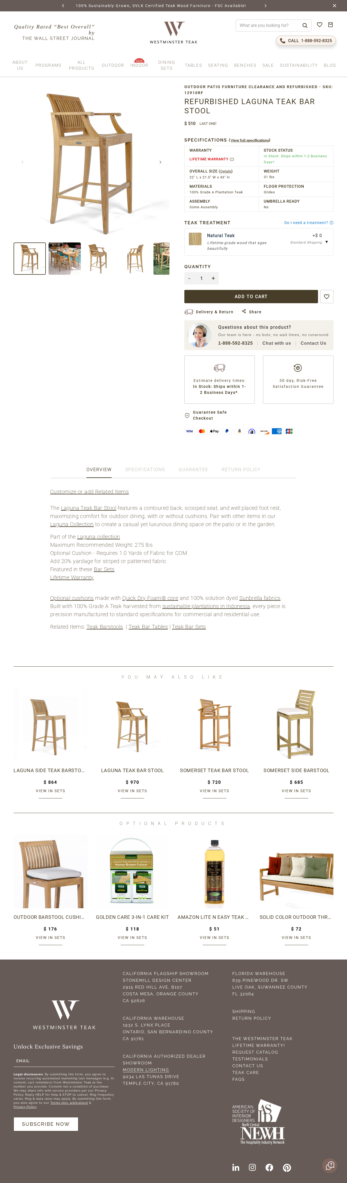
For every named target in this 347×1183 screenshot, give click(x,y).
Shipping (243, 1011)
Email (23, 1061)
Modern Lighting (146, 1069)
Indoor (139, 65)
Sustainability (299, 65)
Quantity (197, 266)
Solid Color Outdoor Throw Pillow (297, 917)
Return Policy (251, 1018)
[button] (63, 6)
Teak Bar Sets (189, 627)
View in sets (50, 791)
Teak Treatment (207, 222)
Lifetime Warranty (72, 577)
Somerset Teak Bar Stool (214, 770)
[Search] (305, 25)
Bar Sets (104, 569)
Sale (268, 65)
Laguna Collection (72, 524)
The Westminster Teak (262, 1038)
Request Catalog (255, 1052)
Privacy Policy (25, 1107)
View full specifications (250, 140)
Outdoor (113, 65)
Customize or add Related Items (89, 491)
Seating (218, 65)
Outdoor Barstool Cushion (51, 917)
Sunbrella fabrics (260, 598)
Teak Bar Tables (148, 627)
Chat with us (276, 343)
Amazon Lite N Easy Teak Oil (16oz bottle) (215, 917)
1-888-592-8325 (235, 343)
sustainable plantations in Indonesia (206, 606)
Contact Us (313, 343)
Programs (49, 65)
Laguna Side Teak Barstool (51, 770)
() (227, 140)
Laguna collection (98, 536)
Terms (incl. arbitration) (69, 1103)
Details (225, 171)
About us (20, 65)
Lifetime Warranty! (258, 1045)
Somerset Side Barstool (297, 770)
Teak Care (245, 1072)
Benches (245, 65)
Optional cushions (72, 598)
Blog (330, 65)
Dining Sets (166, 65)
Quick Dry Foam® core (150, 598)
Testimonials (250, 1059)
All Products (81, 65)
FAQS (238, 1079)
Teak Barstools (104, 627)
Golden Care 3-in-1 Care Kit (132, 917)
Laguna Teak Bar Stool (88, 508)
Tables (193, 65)
